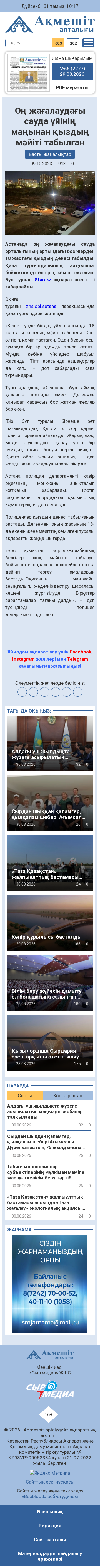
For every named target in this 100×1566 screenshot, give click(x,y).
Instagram (23, 659)
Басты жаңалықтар (50, 154)
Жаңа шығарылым (72, 66)
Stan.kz (42, 279)
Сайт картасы (50, 1539)
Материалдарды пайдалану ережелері (50, 1556)
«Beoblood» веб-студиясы (50, 1496)
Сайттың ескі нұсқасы (50, 1482)
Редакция (50, 1525)
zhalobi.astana (44, 306)
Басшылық (50, 1511)
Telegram (77, 659)
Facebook (80, 652)
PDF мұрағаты (72, 87)
